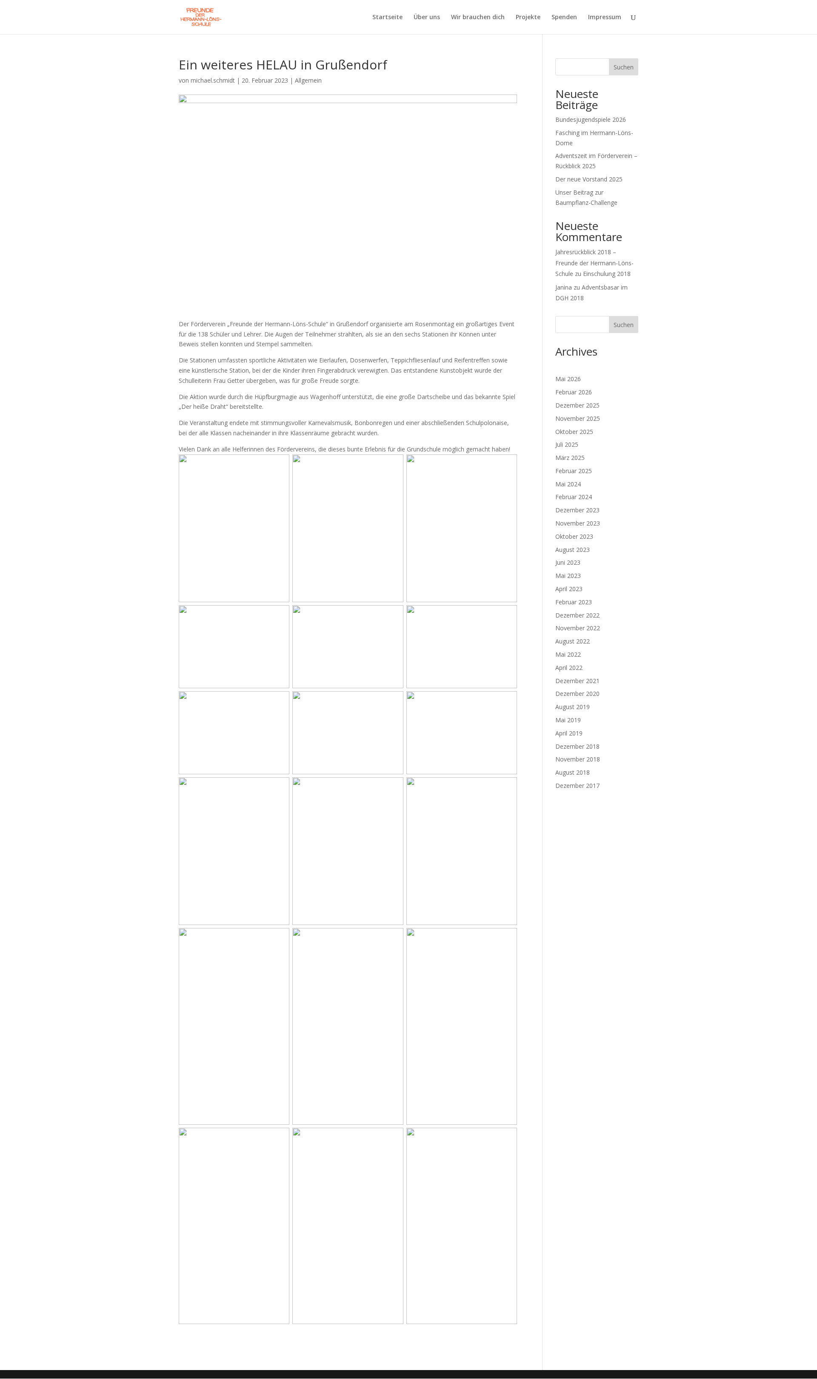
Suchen (624, 67)
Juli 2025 (566, 444)
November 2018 (577, 759)
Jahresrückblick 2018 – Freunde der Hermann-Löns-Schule (594, 262)
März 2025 (570, 458)
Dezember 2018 (577, 746)
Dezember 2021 (577, 681)
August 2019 (572, 707)
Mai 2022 (568, 654)
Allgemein (308, 80)
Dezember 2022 (577, 615)
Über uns (427, 17)
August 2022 (572, 641)
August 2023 (572, 550)
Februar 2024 (573, 497)
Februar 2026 (573, 392)
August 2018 (572, 772)
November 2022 (577, 628)
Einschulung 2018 (607, 274)
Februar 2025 (573, 471)
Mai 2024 (568, 484)
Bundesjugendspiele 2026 (590, 119)
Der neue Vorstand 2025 (589, 179)
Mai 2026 (568, 379)
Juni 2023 (567, 562)
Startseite (387, 17)
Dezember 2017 (577, 785)
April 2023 (569, 589)
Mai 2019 (568, 720)
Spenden (564, 17)
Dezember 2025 (577, 405)
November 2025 (577, 418)
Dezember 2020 (577, 694)
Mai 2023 (568, 576)
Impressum (604, 17)
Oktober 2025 (574, 432)
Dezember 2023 (577, 510)
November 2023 (577, 523)
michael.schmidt (213, 80)
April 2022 (569, 668)
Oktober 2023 (574, 536)
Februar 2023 (573, 602)
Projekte (528, 17)
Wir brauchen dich (478, 17)
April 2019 (569, 733)
